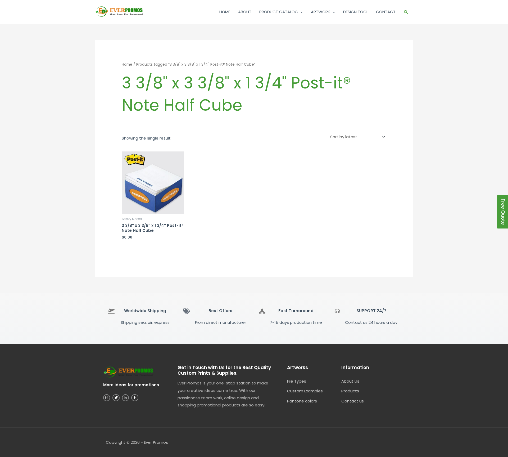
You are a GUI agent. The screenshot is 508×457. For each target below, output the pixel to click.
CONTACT (386, 12)
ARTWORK (320, 12)
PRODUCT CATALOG (278, 12)
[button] (406, 12)
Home (127, 64)
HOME (224, 12)
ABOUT (244, 12)
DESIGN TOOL (355, 12)
